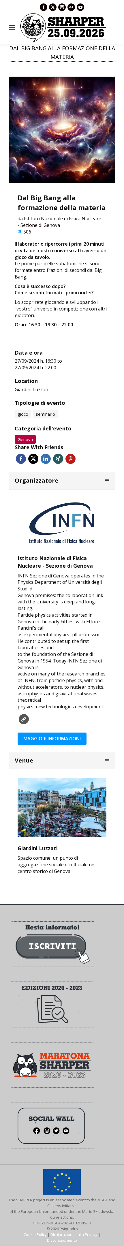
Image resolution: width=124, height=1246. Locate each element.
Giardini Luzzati (31, 389)
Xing (58, 459)
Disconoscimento (62, 1240)
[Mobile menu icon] (12, 27)
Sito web (24, 719)
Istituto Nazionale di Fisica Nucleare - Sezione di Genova (59, 221)
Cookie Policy (35, 1234)
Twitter (33, 459)
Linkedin (46, 459)
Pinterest (70, 459)
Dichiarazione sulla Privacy (73, 1234)
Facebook (21, 459)
